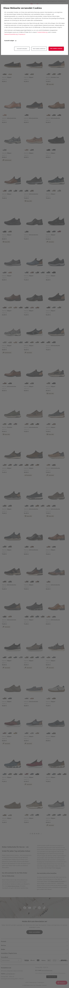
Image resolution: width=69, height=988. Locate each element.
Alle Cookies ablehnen (39, 48)
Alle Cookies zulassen (56, 48)
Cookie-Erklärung (42, 32)
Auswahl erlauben (22, 48)
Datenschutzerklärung (11, 34)
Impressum (22, 34)
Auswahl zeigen (9, 40)
